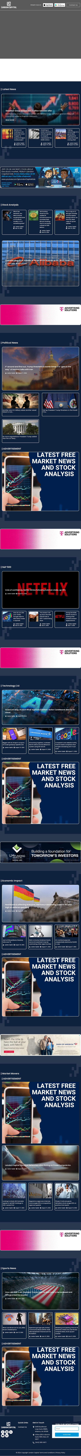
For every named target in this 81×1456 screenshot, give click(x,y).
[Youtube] (3, 1435)
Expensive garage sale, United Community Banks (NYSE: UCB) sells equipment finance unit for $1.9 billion (40, 1331)
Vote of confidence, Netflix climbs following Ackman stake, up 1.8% (35, 590)
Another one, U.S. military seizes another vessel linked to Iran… (19, 411)
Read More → (11, 120)
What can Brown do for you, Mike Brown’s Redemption (14, 1329)
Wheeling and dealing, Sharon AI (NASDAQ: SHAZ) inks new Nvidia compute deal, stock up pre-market (66, 1331)
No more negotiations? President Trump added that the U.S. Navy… (20, 437)
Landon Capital (20, 143)
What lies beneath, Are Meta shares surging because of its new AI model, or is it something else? (19, 217)
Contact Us (22, 1427)
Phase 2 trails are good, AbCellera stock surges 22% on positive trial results (65, 1203)
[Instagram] (3, 1432)
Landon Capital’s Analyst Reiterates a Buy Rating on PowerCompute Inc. (38, 1165)
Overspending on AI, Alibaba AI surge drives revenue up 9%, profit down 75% (39, 260)
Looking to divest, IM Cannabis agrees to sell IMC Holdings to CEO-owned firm (13, 1203)
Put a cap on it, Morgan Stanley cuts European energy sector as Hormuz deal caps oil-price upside (71, 217)
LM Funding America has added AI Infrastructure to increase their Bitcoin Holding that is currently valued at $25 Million (45, 219)
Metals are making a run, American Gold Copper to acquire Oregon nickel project (19, 135)
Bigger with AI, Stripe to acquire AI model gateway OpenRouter (13, 744)
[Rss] (7, 1435)
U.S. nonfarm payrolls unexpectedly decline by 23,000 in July (66, 942)
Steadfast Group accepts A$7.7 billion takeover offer (29, 111)
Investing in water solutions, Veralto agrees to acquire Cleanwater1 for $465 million (46, 135)
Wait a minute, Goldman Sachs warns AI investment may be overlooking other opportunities (40, 942)
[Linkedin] (7, 1432)
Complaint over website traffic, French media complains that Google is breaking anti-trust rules (66, 746)
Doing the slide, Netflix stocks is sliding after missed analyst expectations (71, 616)
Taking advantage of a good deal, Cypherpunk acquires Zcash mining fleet (73, 135)
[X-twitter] (11, 1432)
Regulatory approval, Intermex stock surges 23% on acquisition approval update (40, 1203)
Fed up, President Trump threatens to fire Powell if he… (60, 411)
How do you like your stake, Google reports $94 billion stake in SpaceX (19, 616)
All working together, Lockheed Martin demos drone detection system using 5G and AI (39, 745)
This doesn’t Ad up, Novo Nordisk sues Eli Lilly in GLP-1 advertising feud (46, 616)
